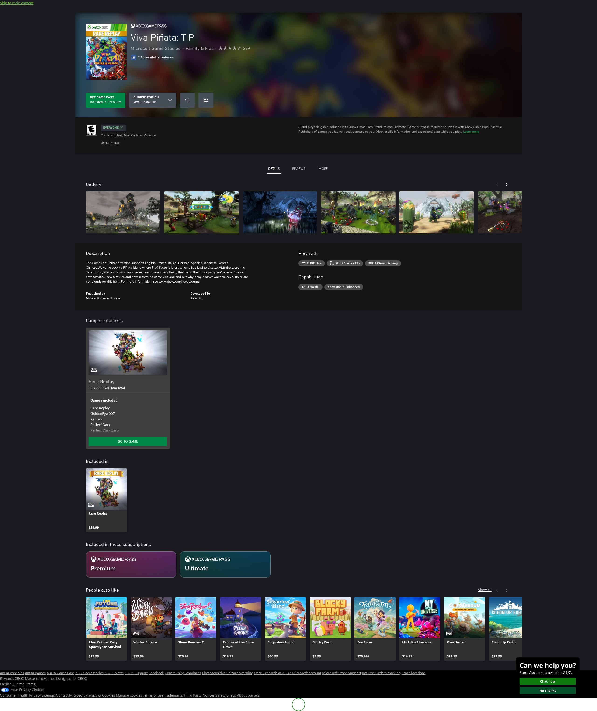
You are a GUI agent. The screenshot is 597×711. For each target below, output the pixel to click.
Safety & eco (225, 695)
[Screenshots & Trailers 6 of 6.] (515, 212)
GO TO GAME (128, 441)
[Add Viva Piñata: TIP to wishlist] (187, 100)
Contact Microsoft (70, 695)
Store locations (414, 672)
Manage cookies (129, 695)
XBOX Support (136, 672)
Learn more (471, 131)
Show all (485, 589)
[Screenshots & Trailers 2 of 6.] (201, 212)
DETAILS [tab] (274, 168)
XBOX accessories (89, 672)
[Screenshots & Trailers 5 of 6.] (436, 212)
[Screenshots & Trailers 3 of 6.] (280, 212)
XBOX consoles (12, 672)
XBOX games (35, 672)
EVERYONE (111, 127)
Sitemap (48, 695)
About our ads (248, 695)
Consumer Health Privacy (20, 695)
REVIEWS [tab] (298, 168)
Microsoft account (306, 672)
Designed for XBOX (71, 678)
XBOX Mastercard (29, 678)
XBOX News (114, 672)
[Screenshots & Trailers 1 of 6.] (123, 212)
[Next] (506, 184)
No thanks (547, 690)
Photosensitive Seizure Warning (227, 672)
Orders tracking (388, 672)
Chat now (547, 681)
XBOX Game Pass (60, 672)
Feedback (156, 672)
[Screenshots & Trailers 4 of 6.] (358, 212)
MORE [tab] (323, 168)
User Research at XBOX (273, 672)
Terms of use (153, 695)
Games (49, 678)
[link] (106, 500)
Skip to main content (16, 2)
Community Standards (183, 672)
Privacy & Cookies (100, 695)
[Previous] (497, 184)
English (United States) (18, 683)
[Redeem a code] (205, 100)
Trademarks (173, 695)
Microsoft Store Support (341, 672)
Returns (368, 672)
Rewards (7, 678)
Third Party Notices (199, 695)
